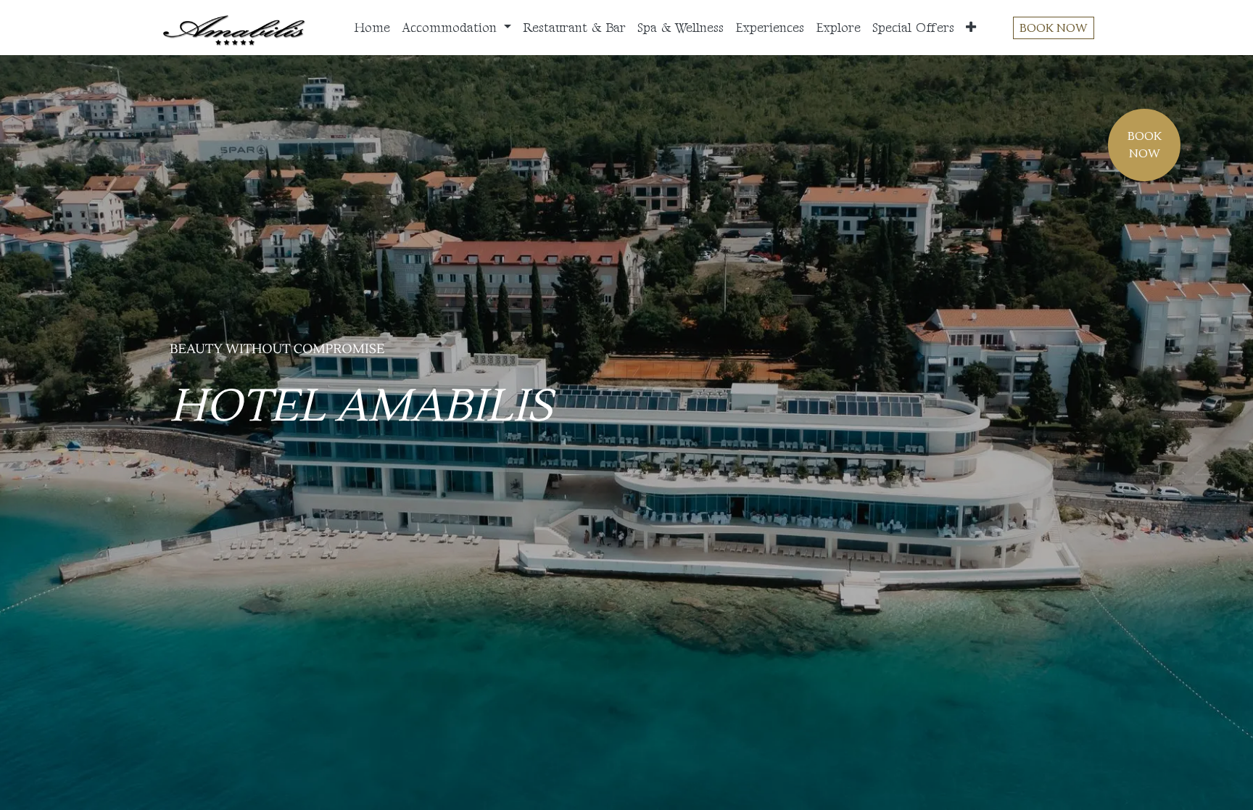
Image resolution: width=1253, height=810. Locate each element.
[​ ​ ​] (256, 480)
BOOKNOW (1145, 145)
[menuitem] (372, 28)
